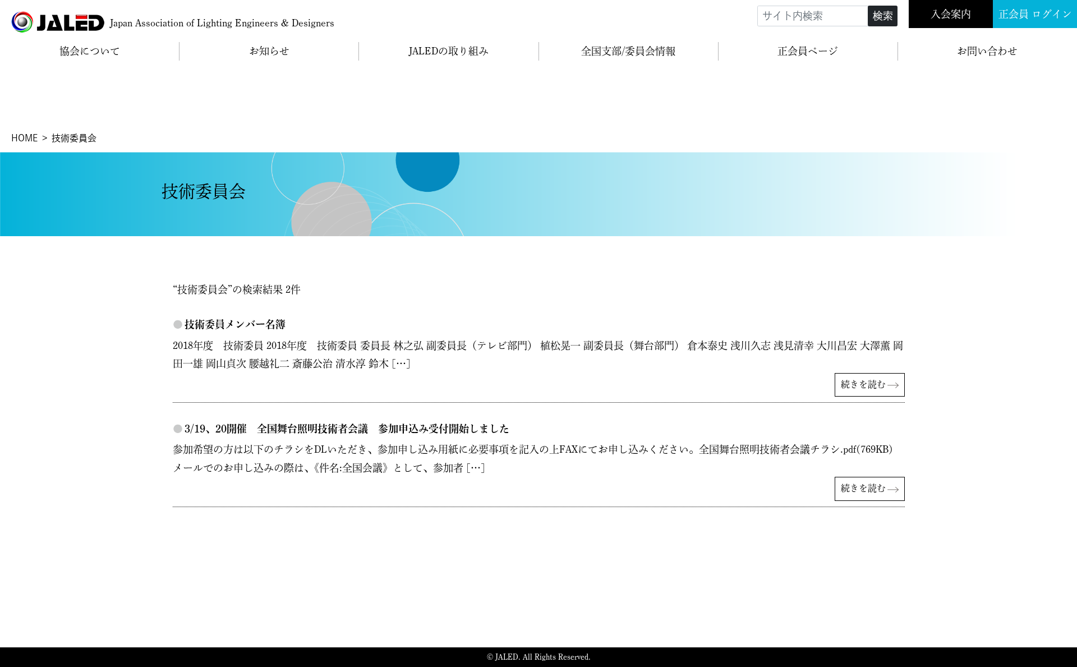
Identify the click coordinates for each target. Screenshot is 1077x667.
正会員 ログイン (1035, 14)
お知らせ (269, 51)
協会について (89, 51)
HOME (24, 138)
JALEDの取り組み (449, 51)
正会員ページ (807, 51)
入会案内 (951, 14)
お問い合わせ (987, 51)
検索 (883, 16)
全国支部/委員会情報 (628, 51)
